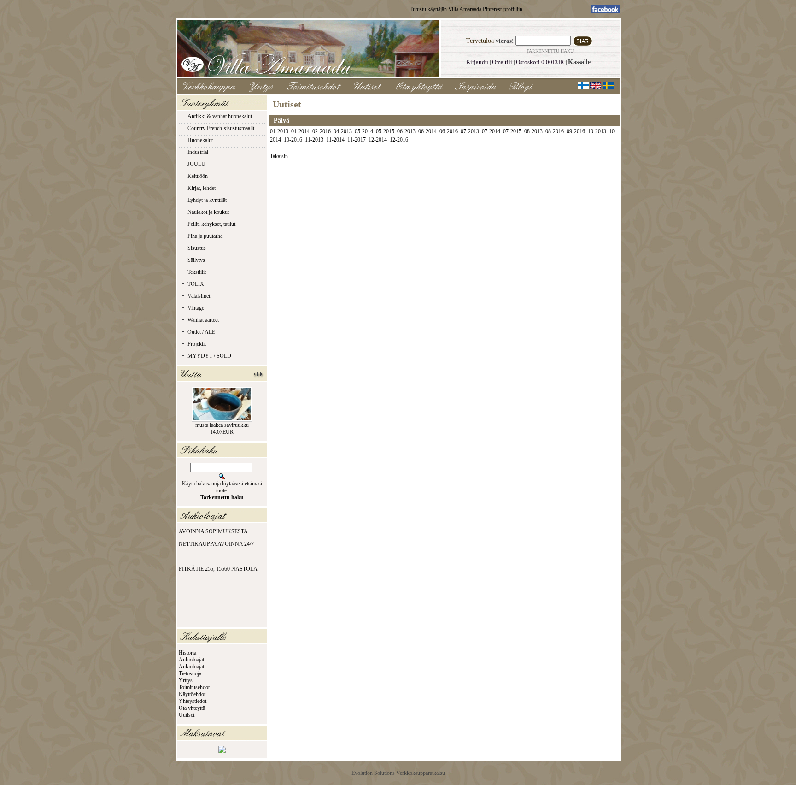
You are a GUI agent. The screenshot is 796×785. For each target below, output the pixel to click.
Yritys (186, 680)
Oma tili (502, 62)
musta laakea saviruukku (222, 425)
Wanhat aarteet (203, 320)
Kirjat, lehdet (201, 188)
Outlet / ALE (201, 332)
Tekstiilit (196, 272)
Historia (187, 652)
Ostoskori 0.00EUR (540, 62)
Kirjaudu (477, 62)
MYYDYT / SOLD (209, 356)
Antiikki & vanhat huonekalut (219, 116)
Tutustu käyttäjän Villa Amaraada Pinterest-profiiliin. (467, 9)
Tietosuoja (190, 673)
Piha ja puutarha (204, 236)
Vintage (195, 308)
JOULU (196, 164)
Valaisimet (198, 296)
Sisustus (196, 248)
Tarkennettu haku (550, 50)
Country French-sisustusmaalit (220, 128)
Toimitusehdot (194, 687)
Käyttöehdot (192, 694)
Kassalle (579, 62)
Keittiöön (197, 176)
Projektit (196, 344)
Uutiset (186, 715)
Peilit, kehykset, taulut (211, 224)
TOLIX (195, 284)
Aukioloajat (191, 659)
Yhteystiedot (192, 701)
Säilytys (196, 260)
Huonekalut (200, 140)
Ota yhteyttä (192, 708)
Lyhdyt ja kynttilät (207, 200)
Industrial (197, 152)
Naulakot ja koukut (208, 212)
